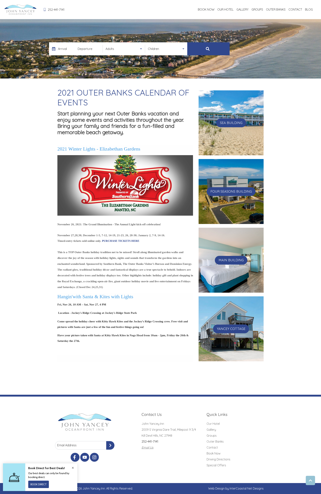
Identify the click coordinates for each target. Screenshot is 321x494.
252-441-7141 (150, 441)
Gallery (242, 9)
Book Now (206, 9)
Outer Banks (276, 9)
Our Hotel (225, 9)
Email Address (67, 445)
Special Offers (216, 465)
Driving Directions (218, 459)
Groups (257, 9)
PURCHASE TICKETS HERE (120, 240)
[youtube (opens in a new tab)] (84, 457)
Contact (295, 9)
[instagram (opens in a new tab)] (94, 457)
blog (309, 9)
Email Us (147, 447)
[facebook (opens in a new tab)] (75, 457)
